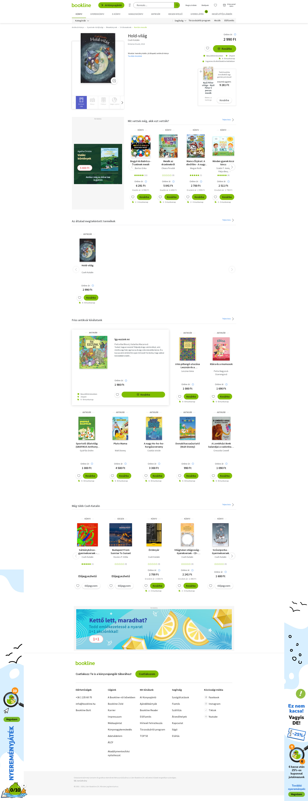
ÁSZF (110, 742)
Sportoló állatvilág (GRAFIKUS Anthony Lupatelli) (87, 445)
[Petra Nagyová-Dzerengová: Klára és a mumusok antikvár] (221, 348)
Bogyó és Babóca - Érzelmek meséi (140, 162)
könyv (141, 130)
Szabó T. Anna (223, 168)
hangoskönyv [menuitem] (135, 14)
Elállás (176, 735)
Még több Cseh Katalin (86, 506)
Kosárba (227, 48)
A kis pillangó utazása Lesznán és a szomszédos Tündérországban (187, 365)
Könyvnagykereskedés (120, 729)
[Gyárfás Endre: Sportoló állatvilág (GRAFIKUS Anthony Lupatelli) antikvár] (86, 428)
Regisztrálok (191, 5)
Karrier (112, 710)
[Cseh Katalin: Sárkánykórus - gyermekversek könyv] (87, 534)
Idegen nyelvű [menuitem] (175, 14)
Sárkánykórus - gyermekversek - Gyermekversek (87, 551)
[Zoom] (114, 80)
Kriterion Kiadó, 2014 (136, 44)
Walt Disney (120, 450)
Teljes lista (226, 119)
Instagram (214, 703)
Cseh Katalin (87, 272)
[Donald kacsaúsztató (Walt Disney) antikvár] (187, 428)
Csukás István (154, 450)
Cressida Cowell (221, 450)
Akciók (217, 20)
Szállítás (177, 710)
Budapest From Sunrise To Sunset (121, 551)
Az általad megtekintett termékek (93, 221)
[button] (122, 102)
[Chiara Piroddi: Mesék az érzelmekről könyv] (168, 146)
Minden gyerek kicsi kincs (223, 162)
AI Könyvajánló (113, 5)
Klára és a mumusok (221, 364)
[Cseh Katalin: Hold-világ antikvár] (98, 58)
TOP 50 (144, 735)
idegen (120, 518)
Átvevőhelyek (179, 716)
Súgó (174, 729)
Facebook (214, 697)
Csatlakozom (147, 674)
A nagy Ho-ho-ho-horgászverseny (154, 445)
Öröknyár (154, 549)
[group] (81, 102)
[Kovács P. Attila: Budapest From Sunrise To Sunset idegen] (120, 534)
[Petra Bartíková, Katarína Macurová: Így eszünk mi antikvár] (93, 352)
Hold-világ (87, 265)
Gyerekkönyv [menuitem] (97, 14)
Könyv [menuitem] (79, 14)
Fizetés (176, 703)
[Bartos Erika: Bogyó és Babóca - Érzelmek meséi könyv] (140, 146)
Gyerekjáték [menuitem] (199, 12)
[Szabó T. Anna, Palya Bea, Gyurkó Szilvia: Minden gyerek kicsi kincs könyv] (223, 146)
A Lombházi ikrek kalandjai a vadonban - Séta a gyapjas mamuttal (221, 445)
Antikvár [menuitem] (155, 14)
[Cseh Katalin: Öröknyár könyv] (154, 534)
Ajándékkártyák (148, 703)
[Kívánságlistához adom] (207, 48)
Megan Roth (195, 168)
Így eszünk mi (122, 339)
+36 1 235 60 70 (84, 697)
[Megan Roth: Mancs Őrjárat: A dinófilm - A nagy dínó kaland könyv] (196, 146)
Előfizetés (229, 20)
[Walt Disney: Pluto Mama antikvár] (120, 428)
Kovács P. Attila (121, 556)
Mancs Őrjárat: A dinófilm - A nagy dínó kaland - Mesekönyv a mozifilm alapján (195, 162)
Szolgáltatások (180, 697)
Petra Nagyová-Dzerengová (221, 373)
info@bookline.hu (85, 703)
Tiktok (212, 710)
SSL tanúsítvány (80, 780)
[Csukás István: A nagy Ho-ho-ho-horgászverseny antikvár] (154, 428)
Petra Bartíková (122, 344)
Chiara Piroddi (168, 168)
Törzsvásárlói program (199, 20)
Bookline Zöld (115, 703)
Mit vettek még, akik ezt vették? (148, 121)
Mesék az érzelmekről (168, 162)
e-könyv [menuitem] (116, 14)
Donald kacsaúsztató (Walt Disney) (187, 445)
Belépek (205, 5)
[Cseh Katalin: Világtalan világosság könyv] (187, 534)
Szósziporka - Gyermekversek (220, 551)
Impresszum (115, 716)
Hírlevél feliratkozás (151, 723)
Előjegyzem (91, 585)
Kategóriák (80, 20)
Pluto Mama (120, 443)
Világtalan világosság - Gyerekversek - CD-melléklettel (187, 551)
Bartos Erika (140, 168)
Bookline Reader (149, 710)
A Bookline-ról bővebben (121, 697)
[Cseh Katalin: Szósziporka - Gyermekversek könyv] (220, 534)
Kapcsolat (177, 723)
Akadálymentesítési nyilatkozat (119, 753)
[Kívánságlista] (215, 5)
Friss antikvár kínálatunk (87, 320)
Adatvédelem (115, 735)
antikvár (87, 234)
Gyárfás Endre (87, 450)
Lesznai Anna (187, 371)
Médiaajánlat (115, 723)
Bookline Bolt (83, 710)
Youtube (213, 716)
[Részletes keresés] (130, 5)
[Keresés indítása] (177, 5)
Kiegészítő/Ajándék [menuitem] (222, 14)
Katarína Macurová (139, 344)
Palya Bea (223, 171)
